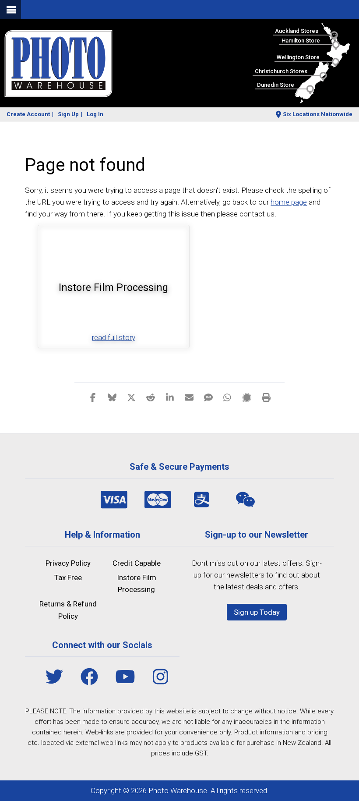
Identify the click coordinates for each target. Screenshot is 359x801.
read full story (113, 337)
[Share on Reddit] (150, 397)
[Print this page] (266, 397)
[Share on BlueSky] (112, 397)
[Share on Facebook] (92, 397)
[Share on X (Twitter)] (131, 397)
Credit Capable (137, 563)
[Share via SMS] (208, 397)
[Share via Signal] (247, 397)
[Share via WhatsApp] (227, 397)
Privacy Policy (68, 563)
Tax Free (68, 577)
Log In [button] (95, 114)
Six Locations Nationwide (317, 114)
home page (289, 202)
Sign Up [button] (68, 114)
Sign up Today (257, 612)
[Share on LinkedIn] (170, 397)
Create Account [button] (28, 114)
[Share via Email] (189, 397)
